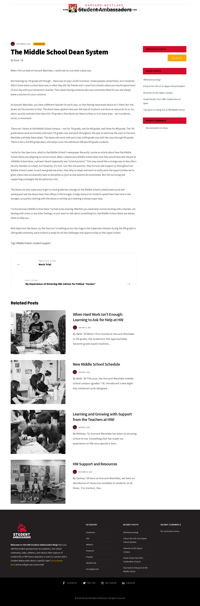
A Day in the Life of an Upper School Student (164, 86)
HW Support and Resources (95, 464)
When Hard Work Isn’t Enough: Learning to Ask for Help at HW (98, 317)
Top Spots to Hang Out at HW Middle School (164, 109)
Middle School (24, 243)
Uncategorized (92, 569)
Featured (90, 550)
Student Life (39, 44)
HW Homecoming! (152, 79)
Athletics (89, 544)
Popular (89, 557)
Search (177, 58)
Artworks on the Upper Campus (158, 92)
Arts (87, 538)
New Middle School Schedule (96, 364)
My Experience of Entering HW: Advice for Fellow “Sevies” (60, 282)
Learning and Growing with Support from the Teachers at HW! (102, 416)
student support (42, 243)
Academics (90, 532)
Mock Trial (48, 263)
